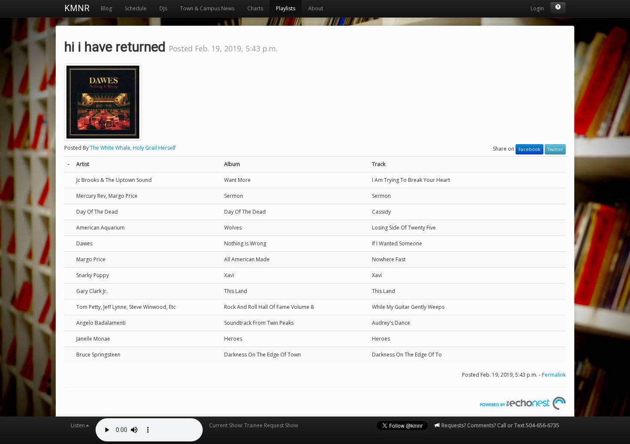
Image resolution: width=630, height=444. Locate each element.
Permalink (554, 374)
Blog (106, 8)
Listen (78, 425)
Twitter (555, 149)
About (315, 8)
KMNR (77, 8)
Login (537, 8)
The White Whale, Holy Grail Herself (133, 147)
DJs (163, 8)
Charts (255, 8)
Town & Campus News (207, 8)
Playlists (285, 8)
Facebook (529, 149)
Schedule (136, 8)
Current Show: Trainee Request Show (253, 425)
